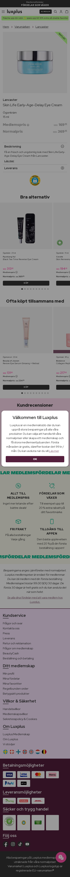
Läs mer (54, 451)
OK (35, 459)
